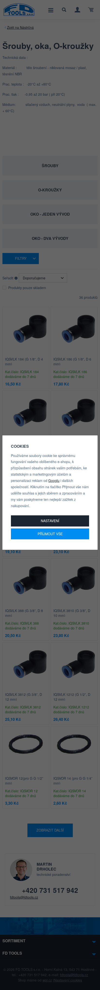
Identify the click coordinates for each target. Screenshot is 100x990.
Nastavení (50, 520)
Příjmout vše (50, 533)
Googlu (53, 480)
